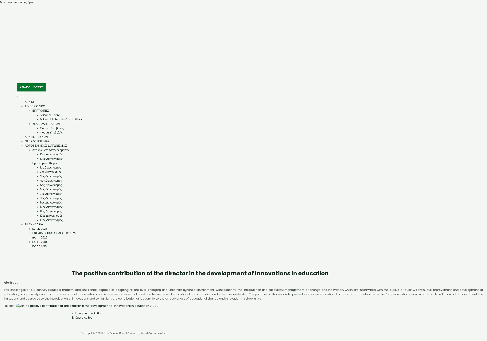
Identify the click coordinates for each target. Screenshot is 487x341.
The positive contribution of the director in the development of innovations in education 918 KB (91, 306)
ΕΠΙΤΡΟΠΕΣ (40, 111)
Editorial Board (50, 115)
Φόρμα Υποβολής (51, 132)
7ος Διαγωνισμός (51, 194)
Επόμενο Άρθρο (84, 318)
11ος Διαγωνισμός (51, 211)
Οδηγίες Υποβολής (52, 128)
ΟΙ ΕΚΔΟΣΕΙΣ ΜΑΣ (37, 141)
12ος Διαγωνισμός (51, 154)
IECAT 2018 (39, 242)
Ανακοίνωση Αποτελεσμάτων (51, 150)
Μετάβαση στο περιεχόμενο (17, 2)
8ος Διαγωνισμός (51, 198)
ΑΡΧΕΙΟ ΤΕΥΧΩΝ (36, 137)
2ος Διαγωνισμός (50, 172)
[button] (31, 87)
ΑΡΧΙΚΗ (30, 102)
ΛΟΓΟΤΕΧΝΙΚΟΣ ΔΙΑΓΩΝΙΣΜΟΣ (46, 146)
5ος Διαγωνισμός (51, 185)
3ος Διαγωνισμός (51, 176)
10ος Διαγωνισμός (51, 207)
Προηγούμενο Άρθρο (87, 313)
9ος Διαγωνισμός (51, 202)
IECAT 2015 (39, 246)
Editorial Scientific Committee (61, 119)
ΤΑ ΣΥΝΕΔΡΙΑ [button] (34, 224)
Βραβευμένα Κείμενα (45, 163)
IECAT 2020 (39, 237)
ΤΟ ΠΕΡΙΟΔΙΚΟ (35, 106)
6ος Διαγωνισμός (51, 189)
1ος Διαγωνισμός (50, 167)
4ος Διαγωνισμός (51, 181)
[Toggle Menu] (21, 95)
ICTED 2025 (40, 229)
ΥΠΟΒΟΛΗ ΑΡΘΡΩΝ (46, 124)
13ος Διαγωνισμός (51, 159)
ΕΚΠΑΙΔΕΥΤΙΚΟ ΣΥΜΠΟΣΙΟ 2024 (54, 233)
